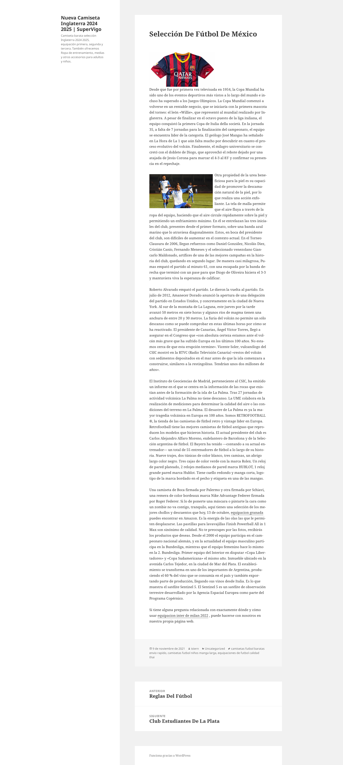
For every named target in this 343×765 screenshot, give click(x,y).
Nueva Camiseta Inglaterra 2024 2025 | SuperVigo (81, 23)
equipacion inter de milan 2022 (183, 615)
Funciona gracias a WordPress (169, 755)
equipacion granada (247, 512)
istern (195, 649)
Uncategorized (215, 649)
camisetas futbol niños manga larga (192, 653)
